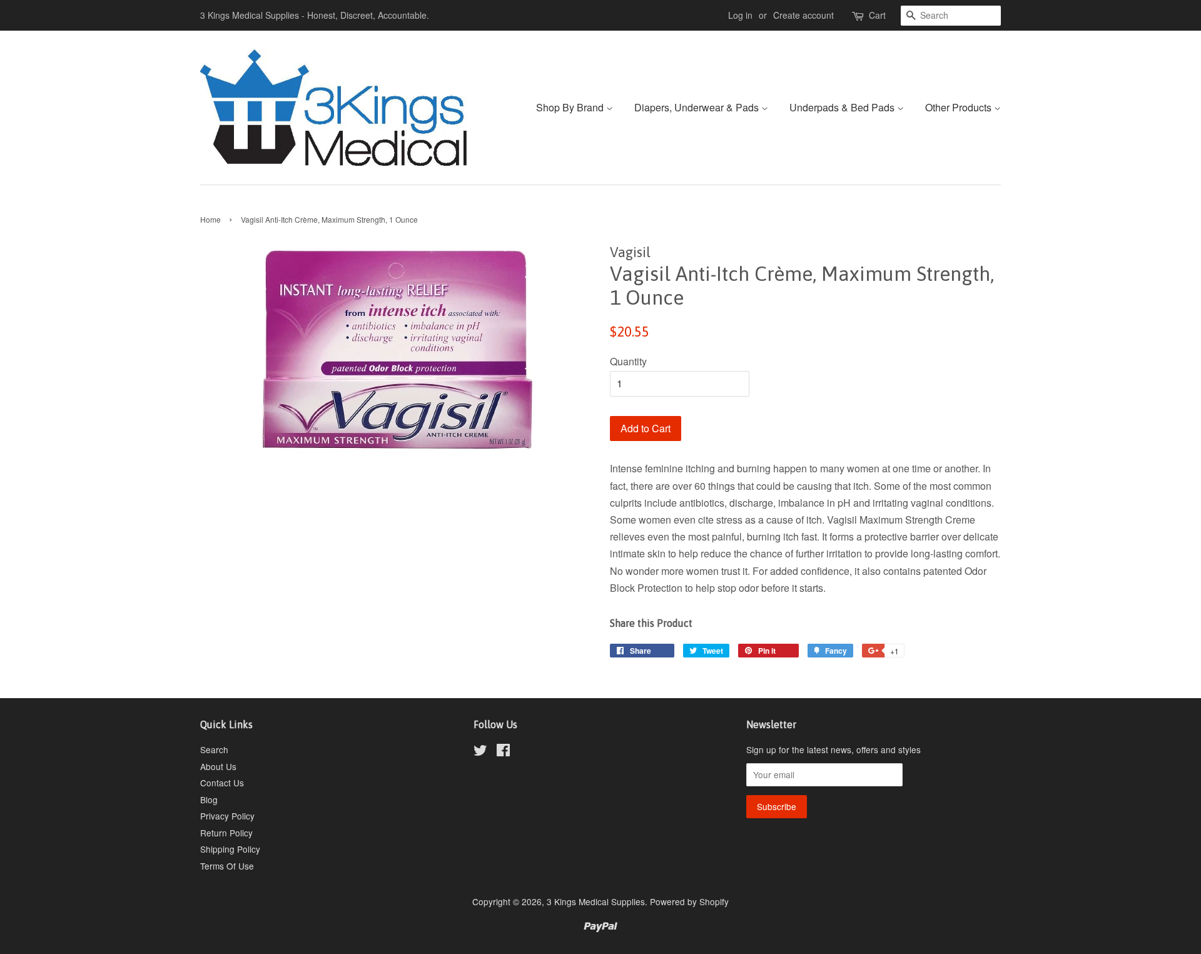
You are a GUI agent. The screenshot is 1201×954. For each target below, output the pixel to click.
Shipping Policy (230, 849)
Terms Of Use (227, 866)
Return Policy (226, 832)
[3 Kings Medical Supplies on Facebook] (503, 752)
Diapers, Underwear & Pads (697, 107)
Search (214, 749)
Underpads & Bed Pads (843, 107)
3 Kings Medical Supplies (596, 901)
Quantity (628, 361)
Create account (803, 15)
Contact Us (222, 782)
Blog (209, 799)
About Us (218, 766)
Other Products (959, 107)
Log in (740, 15)
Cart (877, 15)
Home (210, 219)
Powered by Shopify (689, 901)
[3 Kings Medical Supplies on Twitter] (480, 752)
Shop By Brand (571, 107)
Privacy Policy (227, 815)
